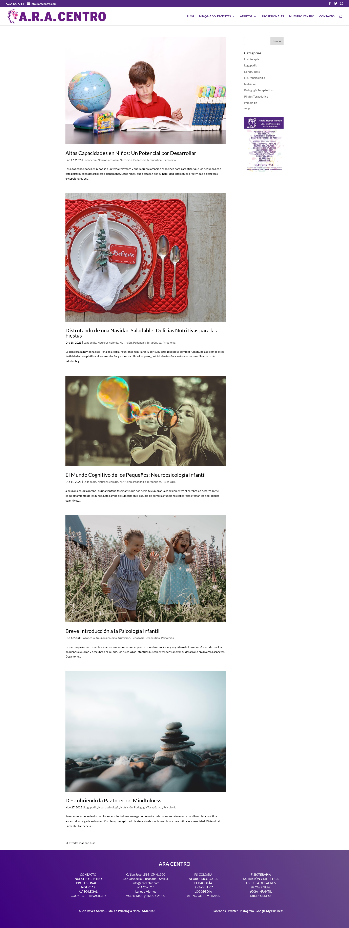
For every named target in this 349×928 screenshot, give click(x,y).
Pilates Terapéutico (256, 96)
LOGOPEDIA (203, 891)
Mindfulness (252, 71)
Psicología (169, 160)
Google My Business (270, 911)
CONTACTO (326, 16)
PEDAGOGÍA (203, 883)
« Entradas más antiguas (80, 843)
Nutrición (126, 160)
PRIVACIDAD (96, 895)
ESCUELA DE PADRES (261, 883)
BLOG (190, 16)
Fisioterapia (251, 59)
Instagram (247, 911)
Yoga (247, 108)
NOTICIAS (88, 887)
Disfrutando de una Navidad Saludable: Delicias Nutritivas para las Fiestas (141, 333)
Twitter (233, 911)
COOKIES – (79, 895)
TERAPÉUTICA (203, 887)
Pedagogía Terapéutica (147, 160)
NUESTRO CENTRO (301, 16)
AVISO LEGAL (88, 891)
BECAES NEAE (261, 887)
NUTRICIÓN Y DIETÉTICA (261, 879)
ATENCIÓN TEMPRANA (203, 895)
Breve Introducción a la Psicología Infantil (112, 631)
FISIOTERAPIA (261, 874)
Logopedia (90, 160)
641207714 (16, 3)
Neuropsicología (108, 160)
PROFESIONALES (273, 16)
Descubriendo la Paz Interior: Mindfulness (113, 800)
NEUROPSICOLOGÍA (203, 879)
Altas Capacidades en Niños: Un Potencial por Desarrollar (130, 153)
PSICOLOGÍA (203, 874)
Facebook (220, 911)
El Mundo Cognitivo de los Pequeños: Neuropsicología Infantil (135, 474)
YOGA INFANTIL (261, 891)
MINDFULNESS (260, 895)
